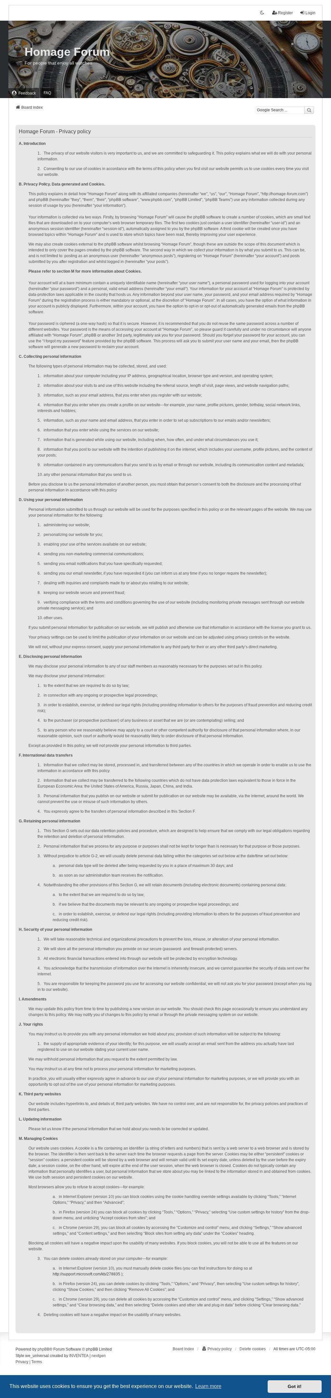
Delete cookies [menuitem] (253, 1349)
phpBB (43, 1349)
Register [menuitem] (285, 13)
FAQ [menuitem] (47, 93)
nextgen (98, 1355)
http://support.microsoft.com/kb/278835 (86, 1274)
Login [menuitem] (310, 13)
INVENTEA (79, 1355)
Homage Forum (67, 51)
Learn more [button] (208, 1386)
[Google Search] (309, 110)
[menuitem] (23, 93)
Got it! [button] (295, 1386)
